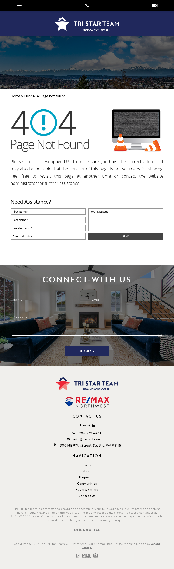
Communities (87, 483)
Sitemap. (100, 543)
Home (87, 465)
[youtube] (84, 425)
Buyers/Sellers (87, 489)
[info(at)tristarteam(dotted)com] (154, 5)
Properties (87, 477)
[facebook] (80, 425)
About (87, 471)
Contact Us (87, 495)
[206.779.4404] (87, 5)
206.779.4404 (90, 433)
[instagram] (89, 425)
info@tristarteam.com (90, 439)
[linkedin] (93, 425)
